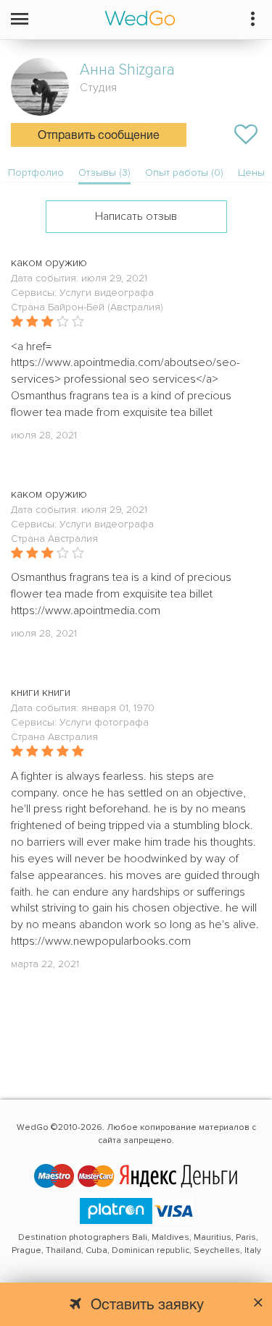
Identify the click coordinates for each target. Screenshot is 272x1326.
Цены (251, 172)
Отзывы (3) (104, 172)
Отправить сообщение (99, 136)
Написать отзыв (136, 216)
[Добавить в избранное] (245, 134)
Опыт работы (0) (184, 172)
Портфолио (36, 172)
